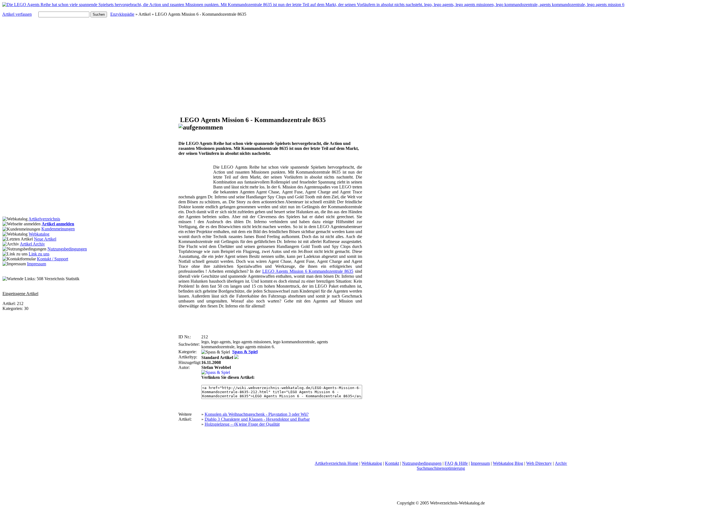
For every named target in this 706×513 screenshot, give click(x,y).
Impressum (36, 263)
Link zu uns (39, 254)
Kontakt (392, 463)
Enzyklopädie (122, 14)
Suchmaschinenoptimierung (441, 468)
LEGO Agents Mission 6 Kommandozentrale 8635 (307, 271)
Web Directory (539, 463)
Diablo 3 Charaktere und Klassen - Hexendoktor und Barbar (257, 419)
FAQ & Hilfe (456, 463)
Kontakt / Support (52, 258)
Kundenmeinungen (58, 228)
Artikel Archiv (32, 244)
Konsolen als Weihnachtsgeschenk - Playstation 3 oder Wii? (257, 414)
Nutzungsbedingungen (67, 249)
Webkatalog (39, 234)
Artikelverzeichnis (44, 219)
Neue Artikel (45, 239)
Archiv (561, 463)
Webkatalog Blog (508, 463)
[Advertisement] (228, 66)
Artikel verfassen (17, 14)
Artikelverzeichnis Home (336, 463)
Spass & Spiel (245, 351)
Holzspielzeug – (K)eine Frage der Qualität (242, 424)
